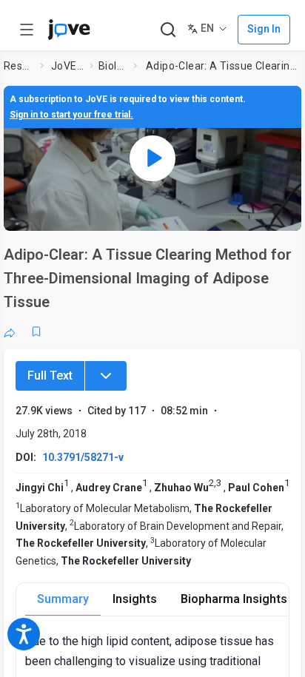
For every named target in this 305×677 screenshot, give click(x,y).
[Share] (10, 331)
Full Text (50, 375)
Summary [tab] (63, 599)
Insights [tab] (135, 599)
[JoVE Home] (68, 29)
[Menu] (106, 376)
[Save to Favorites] (36, 331)
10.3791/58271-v (83, 457)
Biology (112, 66)
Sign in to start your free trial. (71, 115)
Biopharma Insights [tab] (234, 599)
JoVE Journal (67, 66)
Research (19, 66)
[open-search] (167, 30)
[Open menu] (26, 29)
